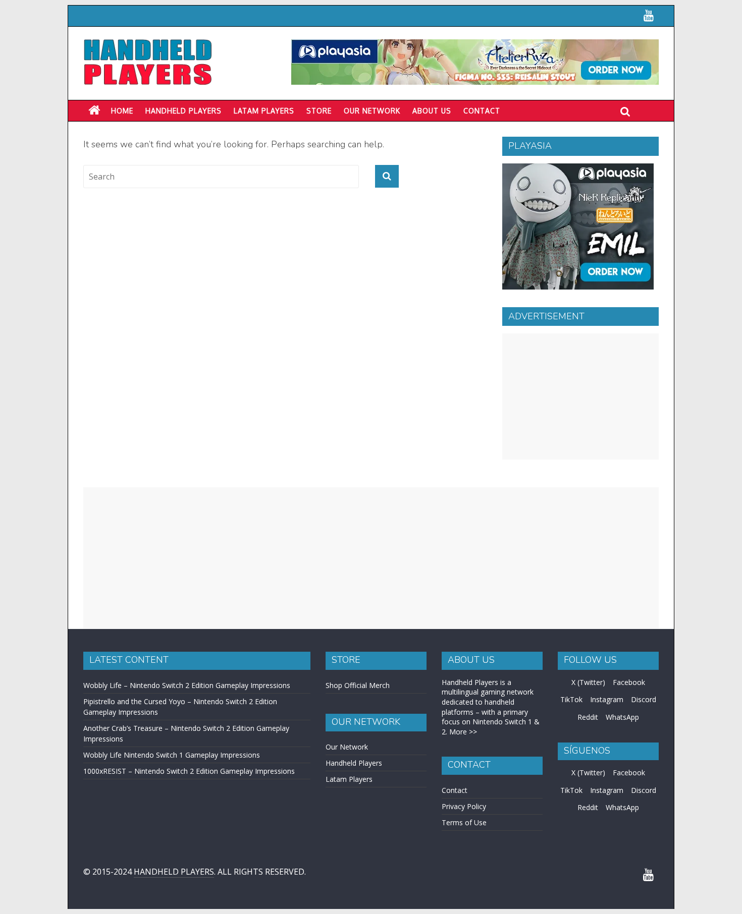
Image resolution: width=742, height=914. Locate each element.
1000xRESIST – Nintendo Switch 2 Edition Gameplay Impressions (189, 771)
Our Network (372, 110)
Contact (481, 110)
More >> (463, 731)
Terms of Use (464, 822)
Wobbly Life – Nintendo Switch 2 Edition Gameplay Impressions (186, 685)
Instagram (606, 699)
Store (319, 110)
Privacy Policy (464, 806)
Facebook (629, 682)
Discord (643, 699)
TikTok (571, 699)
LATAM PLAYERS (264, 110)
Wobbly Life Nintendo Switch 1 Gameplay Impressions (171, 755)
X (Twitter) (588, 682)
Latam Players (349, 779)
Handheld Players (183, 110)
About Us (431, 110)
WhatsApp (622, 717)
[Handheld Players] (94, 110)
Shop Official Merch (358, 685)
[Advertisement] (580, 396)
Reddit (587, 717)
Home (122, 110)
